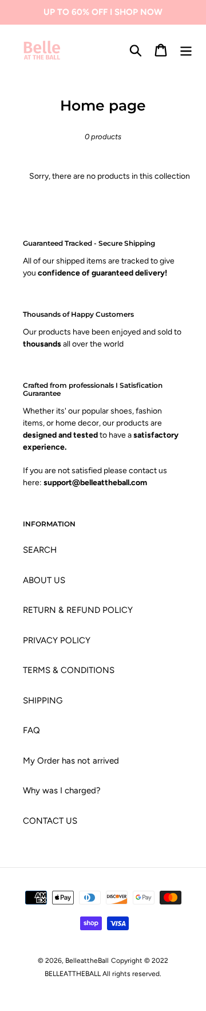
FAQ (31, 730)
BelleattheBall (87, 961)
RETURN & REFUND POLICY (78, 610)
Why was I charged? (62, 790)
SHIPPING (42, 700)
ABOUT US (44, 580)
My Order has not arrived (71, 761)
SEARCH (40, 550)
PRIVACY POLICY (56, 640)
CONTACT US (50, 821)
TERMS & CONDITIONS (68, 670)
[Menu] (186, 50)
